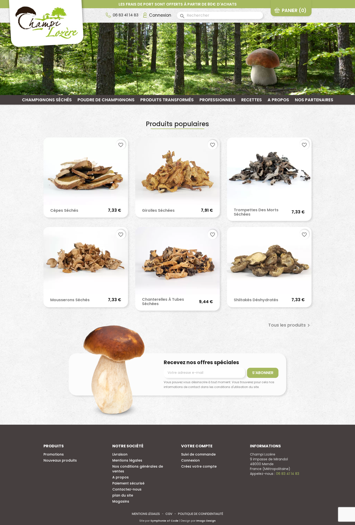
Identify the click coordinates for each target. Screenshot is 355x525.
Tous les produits (290, 325)
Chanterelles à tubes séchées (163, 301)
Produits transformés (167, 100)
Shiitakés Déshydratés (256, 300)
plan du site (122, 495)
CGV (168, 514)
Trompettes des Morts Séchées (256, 212)
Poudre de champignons (106, 100)
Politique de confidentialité (200, 514)
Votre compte (197, 446)
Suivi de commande (198, 454)
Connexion (190, 460)
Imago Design (206, 521)
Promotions (53, 454)
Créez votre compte (199, 466)
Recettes (251, 100)
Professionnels (217, 100)
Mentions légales (127, 460)
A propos (278, 100)
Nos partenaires (314, 100)
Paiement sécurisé (128, 483)
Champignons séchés (47, 100)
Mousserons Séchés (70, 300)
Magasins (120, 501)
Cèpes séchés (64, 210)
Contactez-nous (127, 489)
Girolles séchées (158, 210)
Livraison (120, 454)
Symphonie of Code (164, 521)
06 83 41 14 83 (125, 15)
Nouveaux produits (60, 460)
